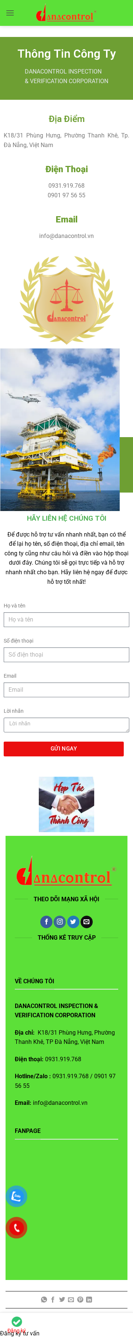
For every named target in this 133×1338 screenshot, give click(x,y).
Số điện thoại (18, 641)
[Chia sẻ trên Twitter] (62, 1300)
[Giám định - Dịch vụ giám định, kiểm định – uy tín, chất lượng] (67, 13)
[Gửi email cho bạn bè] (71, 1300)
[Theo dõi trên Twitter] (73, 922)
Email (10, 676)
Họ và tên (14, 606)
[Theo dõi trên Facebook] (46, 922)
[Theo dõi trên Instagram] (60, 922)
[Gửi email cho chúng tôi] (87, 922)
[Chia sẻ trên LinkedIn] (89, 1300)
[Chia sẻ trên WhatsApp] (44, 1300)
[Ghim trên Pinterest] (80, 1300)
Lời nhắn (14, 711)
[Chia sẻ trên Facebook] (53, 1300)
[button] (10, 13)
